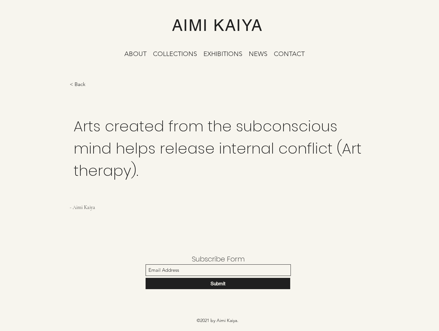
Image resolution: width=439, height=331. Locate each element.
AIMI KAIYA (217, 25)
